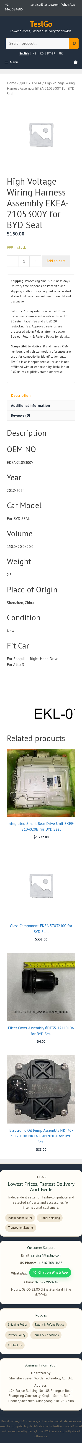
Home (11, 83)
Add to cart (56, 260)
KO (42, 53)
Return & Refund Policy (49, 1325)
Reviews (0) (20, 415)
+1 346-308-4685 (49, 1263)
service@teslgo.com (46, 1255)
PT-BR (51, 53)
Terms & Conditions (46, 1335)
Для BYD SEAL (30, 83)
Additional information (30, 405)
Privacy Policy (16, 1335)
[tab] (41, 396)
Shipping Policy (17, 1325)
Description (21, 395)
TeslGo (41, 24)
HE (34, 53)
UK (61, 53)
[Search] (74, 43)
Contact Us (15, 1345)
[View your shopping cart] (75, 62)
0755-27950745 (46, 1282)
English (24, 53)
